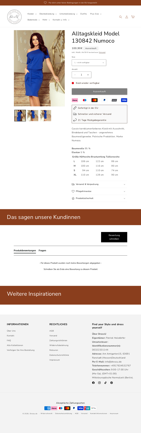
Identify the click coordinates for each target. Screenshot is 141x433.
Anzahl (75, 69)
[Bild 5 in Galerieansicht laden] (32, 115)
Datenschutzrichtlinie (59, 355)
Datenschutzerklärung (63, 413)
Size (73, 57)
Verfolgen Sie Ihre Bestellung (20, 350)
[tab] (25, 251)
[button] (32, 14)
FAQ (9, 340)
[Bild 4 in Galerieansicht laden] (20, 115)
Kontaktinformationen (98, 413)
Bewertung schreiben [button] (114, 237)
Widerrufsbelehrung (58, 345)
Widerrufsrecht (46, 413)
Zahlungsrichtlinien (58, 340)
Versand (102, 52)
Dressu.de (33, 414)
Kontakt (10, 335)
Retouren (53, 350)
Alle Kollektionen (15, 345)
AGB (51, 331)
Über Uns (11, 331)
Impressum (54, 360)
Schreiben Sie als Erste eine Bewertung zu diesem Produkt (70, 269)
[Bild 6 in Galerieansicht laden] (45, 115)
